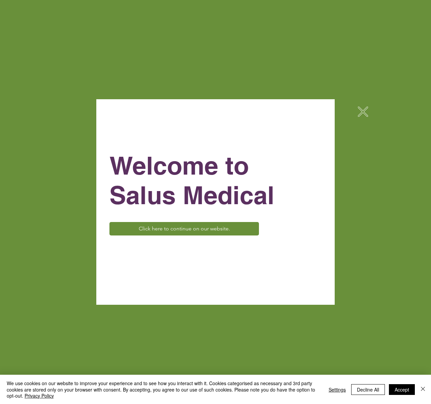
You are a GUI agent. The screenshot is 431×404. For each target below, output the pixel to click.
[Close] (423, 389)
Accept (402, 389)
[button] (363, 112)
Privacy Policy (39, 395)
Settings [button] (337, 389)
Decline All (368, 389)
